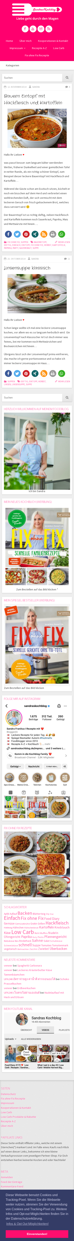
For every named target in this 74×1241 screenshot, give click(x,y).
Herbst (47, 245)
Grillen (41, 923)
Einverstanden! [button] (37, 1234)
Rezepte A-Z (39, 48)
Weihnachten (23, 949)
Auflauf (13, 913)
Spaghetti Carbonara (29, 965)
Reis (17, 941)
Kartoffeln (58, 245)
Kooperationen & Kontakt (53, 41)
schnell (25, 944)
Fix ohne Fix (13, 242)
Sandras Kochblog (37, 12)
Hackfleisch (57, 923)
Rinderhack (25, 941)
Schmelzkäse (11, 945)
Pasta (41, 937)
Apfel (6, 913)
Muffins (44, 933)
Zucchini (33, 949)
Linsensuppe (18, 384)
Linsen (7, 384)
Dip (48, 914)
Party (15, 248)
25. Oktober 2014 (16, 258)
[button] (8, 234)
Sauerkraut (25, 248)
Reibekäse (9, 940)
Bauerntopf (40, 242)
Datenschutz (8, 1094)
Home (9, 41)
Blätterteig (39, 913)
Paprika (8, 248)
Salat (47, 941)
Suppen (24, 242)
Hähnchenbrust (31, 927)
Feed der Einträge (11, 1182)
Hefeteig (8, 927)
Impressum (16, 48)
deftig (7, 245)
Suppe (36, 248)
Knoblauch (61, 927)
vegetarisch (10, 949)
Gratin (33, 923)
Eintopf (26, 245)
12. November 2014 (16, 87)
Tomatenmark (60, 945)
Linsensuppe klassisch (27, 268)
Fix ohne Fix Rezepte (37, 55)
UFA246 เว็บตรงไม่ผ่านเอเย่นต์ (22, 992)
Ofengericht (12, 937)
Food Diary (51, 918)
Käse (7, 933)
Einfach (16, 245)
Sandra (36, 87)
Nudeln (53, 933)
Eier (52, 914)
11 (69, 258)
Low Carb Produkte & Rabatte (18, 1117)
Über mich (26, 41)
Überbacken (58, 948)
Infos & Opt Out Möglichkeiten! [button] (27, 1223)
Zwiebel (43, 949)
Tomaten (46, 945)
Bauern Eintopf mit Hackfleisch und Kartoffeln (33, 99)
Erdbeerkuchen (26, 988)
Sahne (37, 940)
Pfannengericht (55, 936)
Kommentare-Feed (12, 1186)
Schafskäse (56, 940)
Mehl (37, 933)
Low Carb (58, 48)
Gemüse (9, 923)
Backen (25, 913)
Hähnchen (18, 927)
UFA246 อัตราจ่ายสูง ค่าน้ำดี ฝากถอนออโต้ (29, 979)
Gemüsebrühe (22, 923)
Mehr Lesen (64, 242)
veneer (8, 965)
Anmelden (7, 1177)
